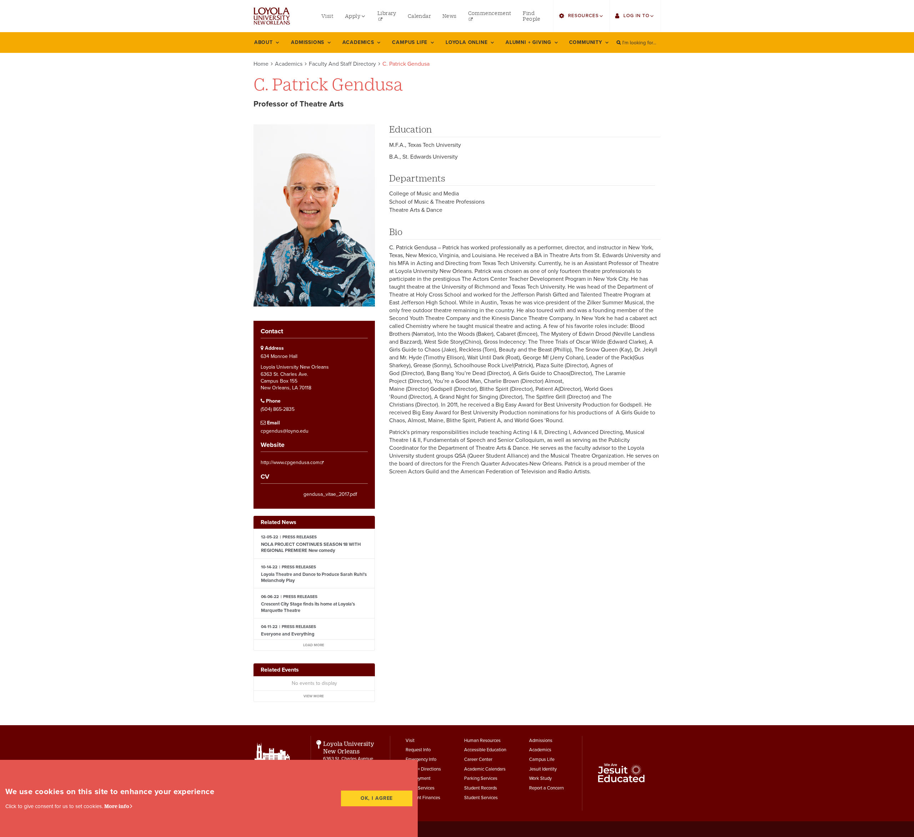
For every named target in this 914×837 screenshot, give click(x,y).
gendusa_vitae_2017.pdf (330, 494)
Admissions (540, 740)
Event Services (420, 788)
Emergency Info (421, 759)
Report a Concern (546, 788)
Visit (410, 740)
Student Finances (423, 798)
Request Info (418, 750)
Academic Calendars (485, 769)
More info (116, 806)
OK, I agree (377, 798)
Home (260, 64)
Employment (418, 778)
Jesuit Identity (543, 769)
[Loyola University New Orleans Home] (271, 16)
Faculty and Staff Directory (342, 64)
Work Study (540, 778)
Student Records (480, 788)
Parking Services (480, 778)
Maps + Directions (423, 769)
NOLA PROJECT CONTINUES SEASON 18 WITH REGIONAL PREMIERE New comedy (311, 547)
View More (313, 696)
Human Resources (482, 740)
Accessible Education (485, 750)
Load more (313, 645)
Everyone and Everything (288, 634)
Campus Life (541, 759)
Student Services (481, 798)
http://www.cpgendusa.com (290, 462)
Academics (288, 64)
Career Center (478, 759)
